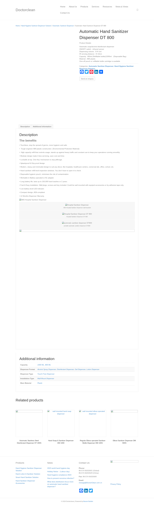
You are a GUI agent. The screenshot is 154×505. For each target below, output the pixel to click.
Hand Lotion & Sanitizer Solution (28, 474)
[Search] (136, 10)
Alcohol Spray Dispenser (46, 369)
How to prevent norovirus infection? (60, 478)
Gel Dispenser (80, 369)
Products (84, 7)
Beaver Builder (88, 501)
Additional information (42, 126)
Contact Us (65, 13)
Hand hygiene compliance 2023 (59, 475)
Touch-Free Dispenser (46, 374)
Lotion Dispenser (93, 369)
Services (95, 7)
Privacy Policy (115, 484)
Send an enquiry (87, 79)
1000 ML (40, 365)
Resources (107, 7)
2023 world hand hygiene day (58, 468)
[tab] (25, 126)
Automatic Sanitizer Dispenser (63, 26)
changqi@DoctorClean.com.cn (90, 483)
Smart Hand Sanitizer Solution (27, 477)
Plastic (39, 383)
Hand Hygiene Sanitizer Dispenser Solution (36, 26)
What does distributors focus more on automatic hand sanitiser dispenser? (60, 484)
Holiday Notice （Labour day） (59, 471)
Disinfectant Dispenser (65, 369)
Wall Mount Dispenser (45, 378)
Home (62, 7)
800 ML (48, 365)
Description (25, 126)
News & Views (122, 7)
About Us (73, 7)
